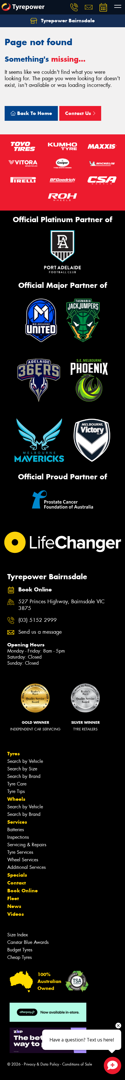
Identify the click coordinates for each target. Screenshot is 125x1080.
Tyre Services (20, 852)
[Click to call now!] (74, 7)
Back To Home (34, 113)
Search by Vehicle (25, 761)
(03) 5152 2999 (37, 620)
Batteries (15, 830)
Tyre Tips (16, 791)
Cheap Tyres (19, 957)
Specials (17, 875)
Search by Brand (23, 776)
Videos (15, 914)
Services (17, 822)
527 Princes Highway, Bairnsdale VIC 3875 (61, 605)
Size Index (17, 935)
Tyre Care (16, 784)
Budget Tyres (19, 950)
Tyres (13, 753)
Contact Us (78, 113)
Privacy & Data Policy (41, 1064)
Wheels (16, 799)
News (14, 906)
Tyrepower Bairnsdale (67, 20)
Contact (16, 883)
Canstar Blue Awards (28, 942)
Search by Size (22, 769)
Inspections (18, 837)
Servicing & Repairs (26, 845)
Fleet (13, 898)
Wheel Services (22, 860)
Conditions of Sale (77, 1064)
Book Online (22, 890)
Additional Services (26, 867)
